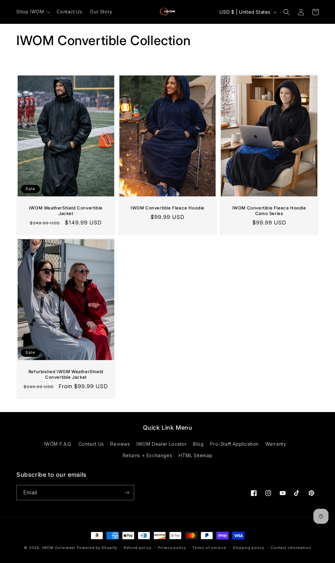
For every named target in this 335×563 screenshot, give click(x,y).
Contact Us (91, 444)
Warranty (275, 444)
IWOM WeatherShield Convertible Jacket (66, 210)
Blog (198, 444)
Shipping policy (248, 547)
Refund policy (137, 547)
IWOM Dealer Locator (161, 444)
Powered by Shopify (97, 547)
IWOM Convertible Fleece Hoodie (167, 207)
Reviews (120, 444)
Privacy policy (172, 547)
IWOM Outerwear (59, 547)
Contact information (291, 547)
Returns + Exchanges (147, 455)
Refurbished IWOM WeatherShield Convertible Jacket (65, 374)
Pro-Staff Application (234, 444)
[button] (32, 12)
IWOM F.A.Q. (58, 444)
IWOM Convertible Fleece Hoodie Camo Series (269, 210)
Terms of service (209, 547)
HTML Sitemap (195, 455)
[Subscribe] (126, 492)
